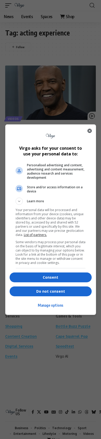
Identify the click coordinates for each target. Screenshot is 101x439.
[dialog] (50, 219)
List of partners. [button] (35, 235)
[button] (51, 201)
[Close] (89, 131)
